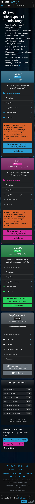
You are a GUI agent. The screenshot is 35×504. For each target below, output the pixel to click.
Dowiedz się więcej (24, 498)
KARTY (21, 473)
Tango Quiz (9, 103)
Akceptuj (24, 501)
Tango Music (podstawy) (14, 195)
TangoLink (9, 117)
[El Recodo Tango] (7, 466)
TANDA (20, 470)
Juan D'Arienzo (25, 485)
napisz (20, 65)
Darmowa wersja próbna (18, 145)
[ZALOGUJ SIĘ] (2, 6)
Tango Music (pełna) (12, 108)
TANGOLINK (11, 470)
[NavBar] (32, 1)
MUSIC (20, 466)
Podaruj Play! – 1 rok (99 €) (14, 444)
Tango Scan (10, 98)
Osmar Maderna (22, 482)
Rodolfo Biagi (7, 480)
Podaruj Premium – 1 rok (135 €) (15, 440)
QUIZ (26, 470)
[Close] (30, 125)
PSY (14, 473)
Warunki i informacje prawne (17, 490)
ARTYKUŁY (6, 473)
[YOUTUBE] (19, 477)
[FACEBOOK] (11, 477)
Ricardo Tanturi (16, 480)
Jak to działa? (9, 448)
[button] (8, 6)
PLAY (13, 466)
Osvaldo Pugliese (27, 480)
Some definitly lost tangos (12, 485)
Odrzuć (31, 501)
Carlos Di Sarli (17, 488)
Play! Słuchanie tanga (13, 93)
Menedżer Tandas (11, 113)
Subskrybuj (18, 151)
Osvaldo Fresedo (12, 482)
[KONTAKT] (24, 477)
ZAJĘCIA (29, 473)
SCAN (26, 466)
